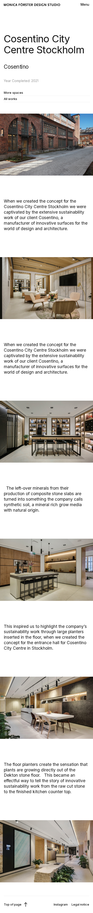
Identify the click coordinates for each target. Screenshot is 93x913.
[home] (32, 5)
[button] (85, 5)
